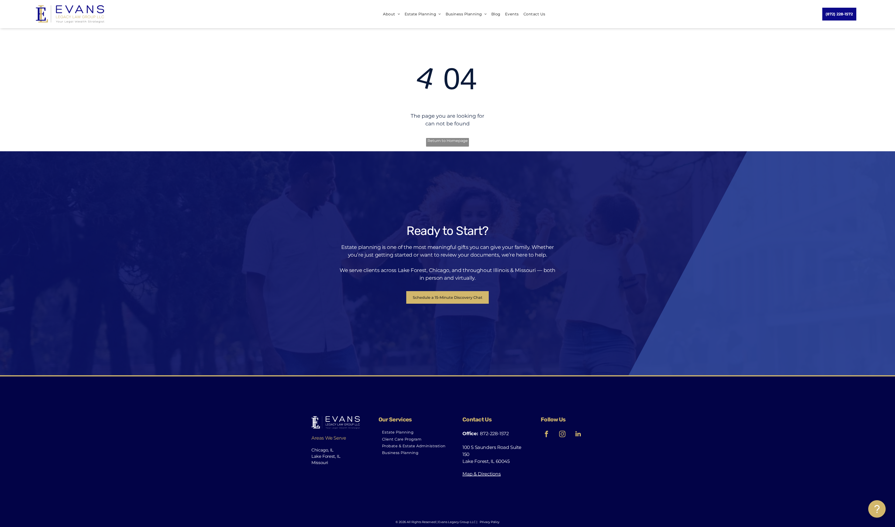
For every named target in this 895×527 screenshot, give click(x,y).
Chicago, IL (322, 450)
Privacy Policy (489, 522)
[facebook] (546, 434)
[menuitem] (389, 14)
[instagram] (562, 434)
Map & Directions (481, 474)
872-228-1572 (494, 433)
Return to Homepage (447, 140)
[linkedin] (578, 434)
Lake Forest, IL (326, 456)
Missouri (319, 462)
